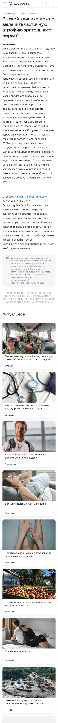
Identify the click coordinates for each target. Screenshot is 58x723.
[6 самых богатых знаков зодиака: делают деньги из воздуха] (29, 444)
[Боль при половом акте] (29, 641)
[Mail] (10, 3)
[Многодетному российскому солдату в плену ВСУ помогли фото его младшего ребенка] (29, 346)
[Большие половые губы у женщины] (29, 493)
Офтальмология (28, 13)
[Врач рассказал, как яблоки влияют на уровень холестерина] (29, 592)
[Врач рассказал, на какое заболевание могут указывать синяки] (29, 542)
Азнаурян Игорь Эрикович (31, 196)
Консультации (9, 13)
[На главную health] (21, 3)
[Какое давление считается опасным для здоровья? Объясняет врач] (29, 395)
